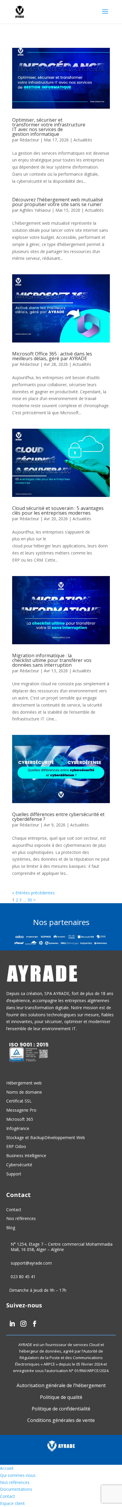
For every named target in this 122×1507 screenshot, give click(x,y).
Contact (13, 1209)
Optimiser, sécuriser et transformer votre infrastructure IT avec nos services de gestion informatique (48, 127)
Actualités (82, 140)
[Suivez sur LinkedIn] (10, 1324)
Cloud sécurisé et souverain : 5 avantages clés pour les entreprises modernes (58, 510)
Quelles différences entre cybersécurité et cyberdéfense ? (58, 816)
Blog (10, 1227)
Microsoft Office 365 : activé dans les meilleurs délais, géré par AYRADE (52, 356)
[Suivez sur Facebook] (33, 1324)
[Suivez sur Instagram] (21, 1324)
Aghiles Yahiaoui (35, 210)
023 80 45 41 (23, 1276)
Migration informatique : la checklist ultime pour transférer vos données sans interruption (52, 660)
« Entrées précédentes (33, 893)
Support (13, 1174)
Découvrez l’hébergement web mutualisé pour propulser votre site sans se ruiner (57, 202)
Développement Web (64, 1137)
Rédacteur (29, 140)
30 (29, 900)
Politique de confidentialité (61, 1408)
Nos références (21, 1218)
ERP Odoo (16, 1146)
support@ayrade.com (31, 1263)
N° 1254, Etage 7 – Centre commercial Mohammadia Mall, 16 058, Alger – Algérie (62, 1246)
